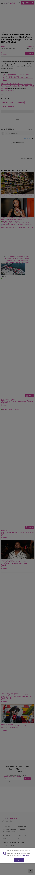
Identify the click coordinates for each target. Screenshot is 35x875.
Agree (19, 860)
